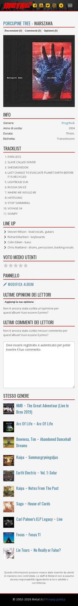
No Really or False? (47, 550)
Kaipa (20, 457)
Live (60, 519)
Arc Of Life (24, 423)
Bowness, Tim (26, 439)
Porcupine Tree (17, 23)
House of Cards (39, 503)
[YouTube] (41, 5)
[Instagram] (61, 5)
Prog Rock (68, 123)
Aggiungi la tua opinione (19, 302)
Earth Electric (26, 472)
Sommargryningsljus (43, 457)
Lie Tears (22, 550)
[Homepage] (18, 5)
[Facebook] (35, 5)
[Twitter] (48, 5)
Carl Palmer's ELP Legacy (34, 519)
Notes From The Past (43, 488)
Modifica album (20, 284)
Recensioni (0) (13, 30)
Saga (20, 503)
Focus (20, 534)
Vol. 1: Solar (48, 472)
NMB (19, 405)
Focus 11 (35, 534)
